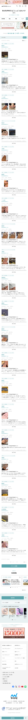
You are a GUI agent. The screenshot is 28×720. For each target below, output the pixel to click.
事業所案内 (15, 701)
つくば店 (3, 97)
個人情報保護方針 (9, 702)
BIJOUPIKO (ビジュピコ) (7, 625)
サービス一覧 (10, 701)
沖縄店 (3, 457)
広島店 (3, 406)
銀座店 (3, 174)
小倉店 (3, 148)
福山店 (3, 45)
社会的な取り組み (21, 701)
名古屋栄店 (4, 509)
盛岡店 (3, 303)
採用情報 (20, 702)
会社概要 (5, 701)
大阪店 (3, 71)
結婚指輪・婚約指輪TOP (14, 624)
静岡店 (3, 431)
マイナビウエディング (6, 624)
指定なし (23, 40)
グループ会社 (15, 702)
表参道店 (3, 277)
